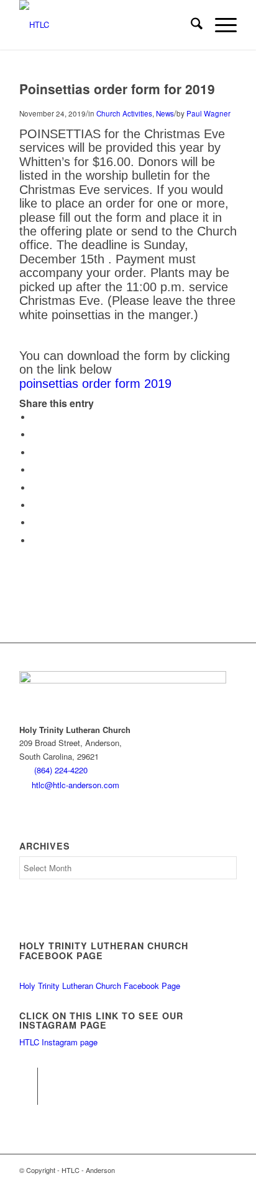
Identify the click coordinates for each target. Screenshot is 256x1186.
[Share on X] (35, 435)
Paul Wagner (208, 113)
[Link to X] (28, 1095)
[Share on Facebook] (35, 417)
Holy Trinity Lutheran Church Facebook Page (99, 985)
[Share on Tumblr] (35, 488)
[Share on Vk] (35, 505)
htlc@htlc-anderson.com (75, 785)
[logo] (106, 25)
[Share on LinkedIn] (35, 470)
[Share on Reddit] (35, 523)
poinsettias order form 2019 (95, 383)
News (165, 113)
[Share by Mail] (35, 541)
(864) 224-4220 (61, 770)
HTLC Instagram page (58, 1042)
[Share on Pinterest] (35, 453)
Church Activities (124, 113)
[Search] (190, 25)
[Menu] (220, 25)
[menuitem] (190, 25)
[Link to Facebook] (28, 1077)
